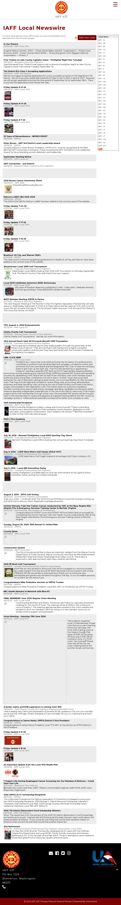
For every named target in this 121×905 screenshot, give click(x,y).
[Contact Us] (51, 853)
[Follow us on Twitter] (63, 853)
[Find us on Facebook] (57, 853)
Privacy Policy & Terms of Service (56, 901)
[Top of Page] (117, 869)
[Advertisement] (31, 173)
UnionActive (91, 901)
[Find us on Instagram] (69, 853)
